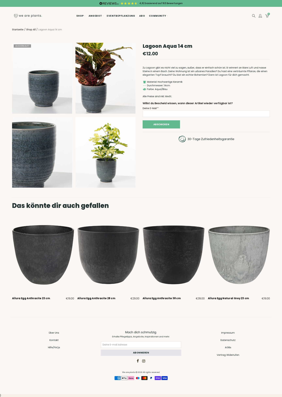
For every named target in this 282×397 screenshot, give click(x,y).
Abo (142, 15)
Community (157, 15)
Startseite (18, 29)
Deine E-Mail (150, 108)
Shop (80, 15)
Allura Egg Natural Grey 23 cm (228, 298)
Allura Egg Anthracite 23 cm (31, 298)
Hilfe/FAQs (54, 347)
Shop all (31, 29)
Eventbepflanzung (121, 15)
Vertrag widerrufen (228, 355)
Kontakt (54, 340)
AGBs (228, 347)
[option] (43, 258)
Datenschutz (227, 340)
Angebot (95, 15)
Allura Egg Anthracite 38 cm (162, 298)
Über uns (54, 332)
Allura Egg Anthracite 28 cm (96, 298)
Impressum (228, 332)
